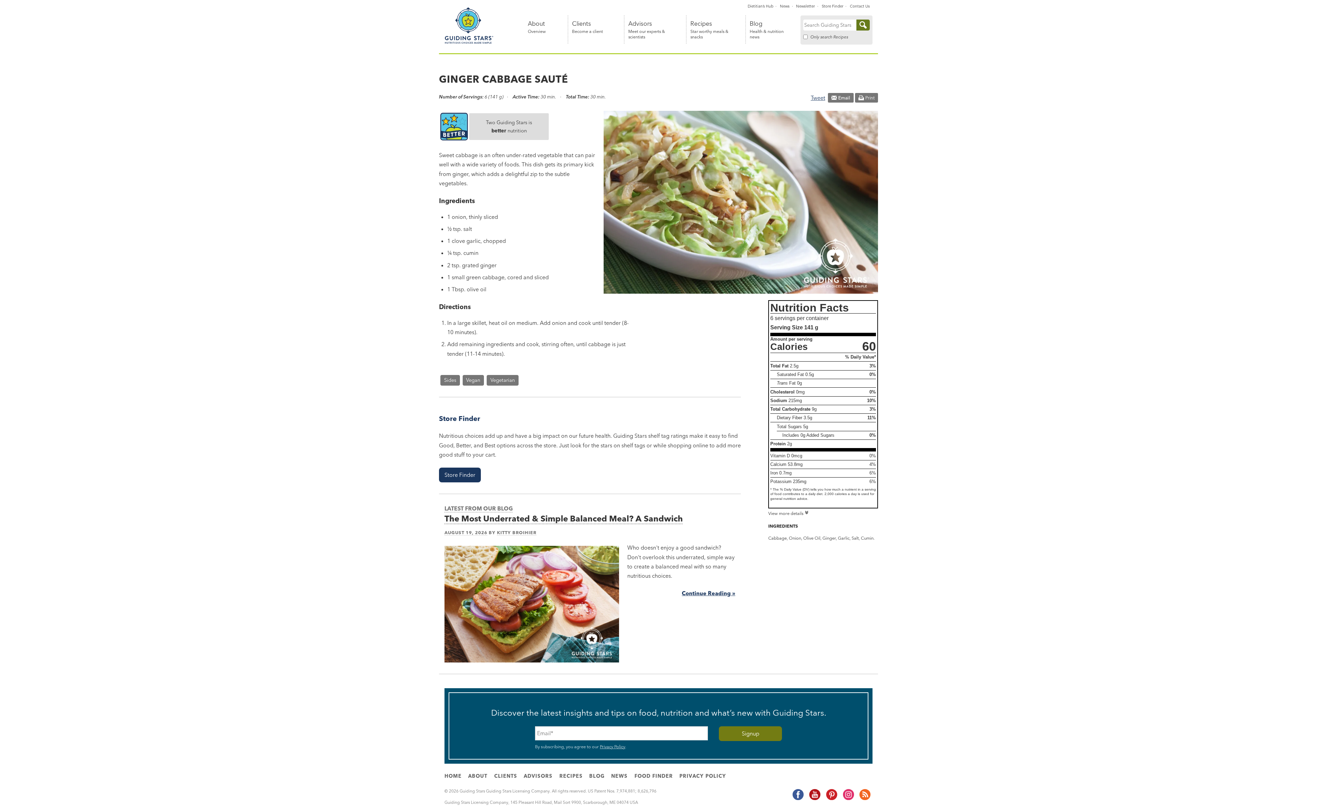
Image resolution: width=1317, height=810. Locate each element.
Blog (767, 30)
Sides (450, 380)
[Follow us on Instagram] (848, 799)
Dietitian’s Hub (760, 6)
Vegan (473, 380)
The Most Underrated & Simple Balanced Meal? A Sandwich (563, 519)
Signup (750, 733)
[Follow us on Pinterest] (831, 799)
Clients (587, 27)
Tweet (818, 97)
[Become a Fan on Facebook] (797, 799)
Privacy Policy (612, 746)
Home (453, 776)
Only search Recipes (829, 36)
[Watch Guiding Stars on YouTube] (814, 799)
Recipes (709, 30)
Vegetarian (502, 380)
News (785, 6)
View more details (786, 513)
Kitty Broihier (516, 532)
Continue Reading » (708, 593)
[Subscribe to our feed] (864, 799)
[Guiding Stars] (469, 42)
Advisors (646, 30)
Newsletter (805, 6)
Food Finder (653, 776)
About (537, 27)
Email (844, 98)
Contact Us (860, 6)
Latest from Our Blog (478, 508)
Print (870, 98)
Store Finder (832, 6)
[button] (460, 475)
